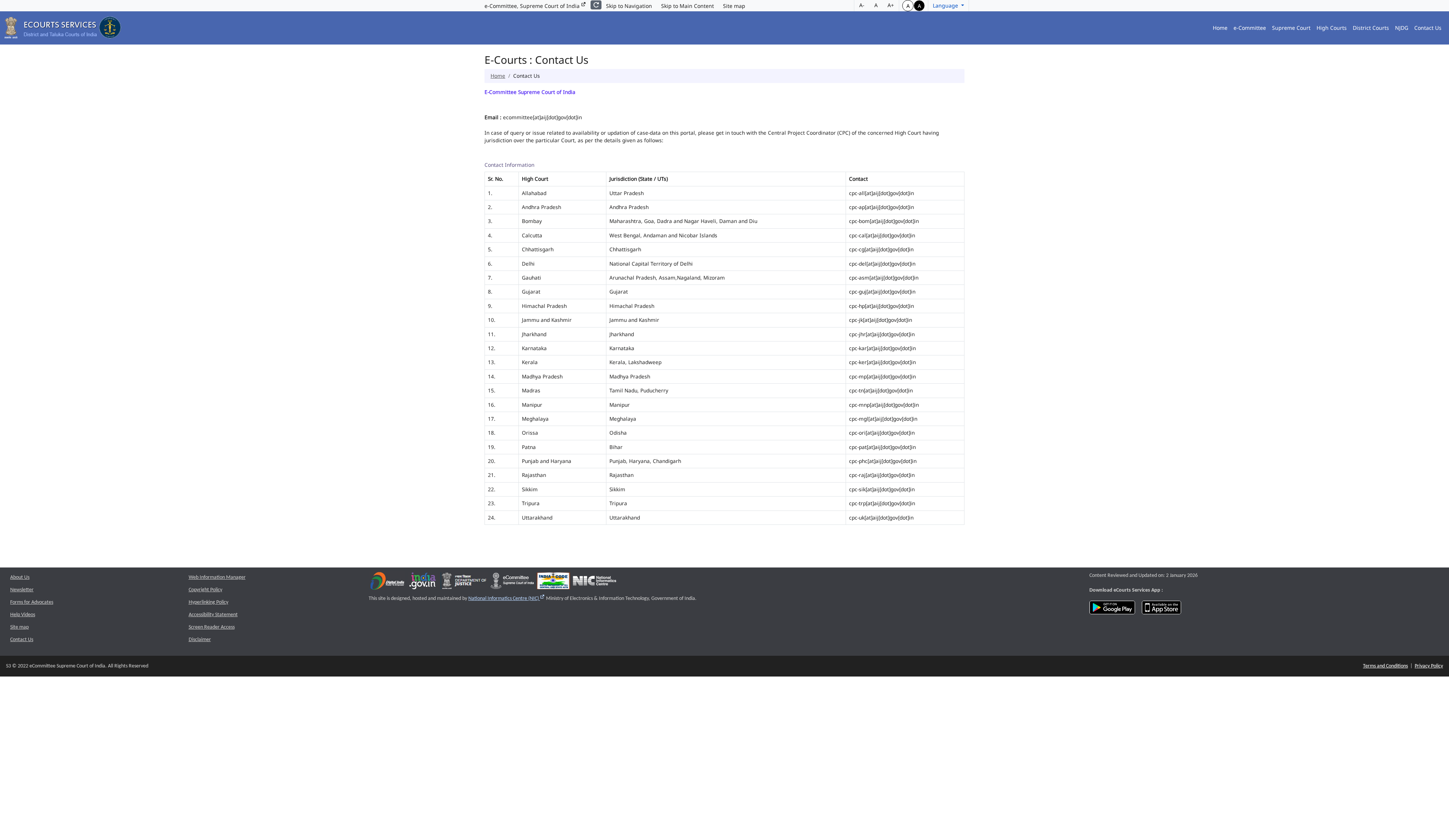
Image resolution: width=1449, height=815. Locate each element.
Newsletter (22, 589)
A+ (891, 5)
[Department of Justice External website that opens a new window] (464, 582)
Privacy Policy (1429, 666)
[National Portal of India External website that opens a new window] (423, 582)
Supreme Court (1291, 27)
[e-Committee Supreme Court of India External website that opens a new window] (512, 582)
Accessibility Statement (213, 614)
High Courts (1332, 27)
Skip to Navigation (629, 5)
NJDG (1401, 27)
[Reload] (596, 4)
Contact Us (1427, 27)
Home (1220, 27)
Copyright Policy (205, 589)
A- (861, 5)
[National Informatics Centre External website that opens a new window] (594, 582)
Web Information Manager (217, 577)
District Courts (1371, 27)
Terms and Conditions (1385, 666)
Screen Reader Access (212, 627)
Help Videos (22, 614)
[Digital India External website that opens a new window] (387, 582)
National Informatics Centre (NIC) (506, 598)
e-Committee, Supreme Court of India (533, 5)
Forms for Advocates (31, 602)
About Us (19, 577)
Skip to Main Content (687, 5)
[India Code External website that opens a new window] (553, 582)
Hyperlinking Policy (208, 602)
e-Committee (1250, 27)
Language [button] (946, 5)
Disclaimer (200, 639)
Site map (734, 5)
